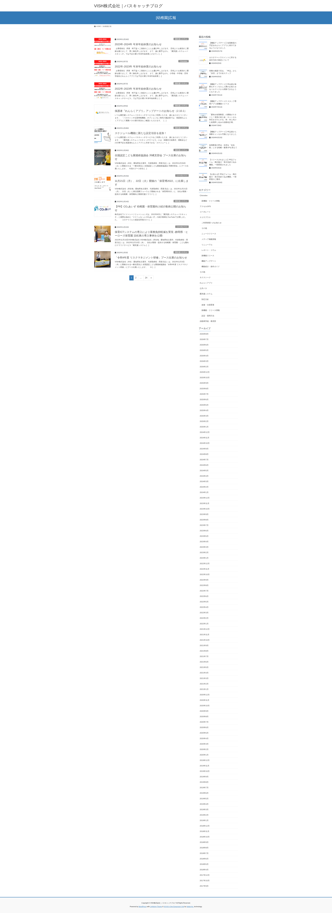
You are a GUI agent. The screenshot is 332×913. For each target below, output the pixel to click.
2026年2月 (204, 367)
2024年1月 (204, 492)
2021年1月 (204, 689)
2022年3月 (204, 613)
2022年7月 (204, 591)
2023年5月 (204, 536)
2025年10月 (205, 377)
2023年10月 (205, 509)
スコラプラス (205, 217)
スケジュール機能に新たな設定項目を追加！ (141, 133)
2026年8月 (204, 334)
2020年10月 (205, 706)
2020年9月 (204, 711)
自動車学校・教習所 (208, 321)
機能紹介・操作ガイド (211, 266)
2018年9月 (204, 842)
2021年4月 (204, 673)
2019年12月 (205, 760)
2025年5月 (204, 405)
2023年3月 (204, 547)
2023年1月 (204, 558)
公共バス (203, 288)
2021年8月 (204, 651)
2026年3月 (204, 361)
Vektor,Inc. (190, 907)
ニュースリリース (209, 234)
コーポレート (182, 175)
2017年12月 (205, 875)
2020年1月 (204, 755)
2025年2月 (204, 421)
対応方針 (205, 299)
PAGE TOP (322, 883)
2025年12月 (205, 372)
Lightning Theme (156, 907)
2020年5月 (204, 733)
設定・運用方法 (208, 316)
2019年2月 (204, 815)
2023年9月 (204, 514)
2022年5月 (204, 602)
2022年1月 (204, 624)
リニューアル (207, 245)
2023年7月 (204, 525)
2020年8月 (204, 716)
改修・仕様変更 (208, 305)
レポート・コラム (209, 250)
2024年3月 (204, 481)
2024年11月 (204, 438)
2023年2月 (204, 552)
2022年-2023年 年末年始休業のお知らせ (138, 66)
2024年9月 (204, 449)
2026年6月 (204, 345)
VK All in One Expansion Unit (174, 907)
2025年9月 (204, 383)
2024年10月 (205, 443)
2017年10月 (205, 880)
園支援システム (181, 39)
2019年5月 (204, 799)
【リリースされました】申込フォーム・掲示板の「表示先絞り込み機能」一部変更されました (222, 162)
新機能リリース (208, 256)
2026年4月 (204, 356)
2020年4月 (204, 738)
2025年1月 (204, 427)
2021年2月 (204, 684)
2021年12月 (205, 629)
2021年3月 (204, 678)
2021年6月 (204, 662)
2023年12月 (205, 498)
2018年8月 (204, 848)
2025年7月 (204, 394)
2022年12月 (205, 563)
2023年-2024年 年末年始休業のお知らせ (138, 44)
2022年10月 (205, 574)
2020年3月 (204, 744)
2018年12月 (205, 826)
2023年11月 (204, 503)
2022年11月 (204, 569)
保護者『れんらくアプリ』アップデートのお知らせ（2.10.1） (151, 110)
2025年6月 (204, 399)
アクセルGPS (205, 206)
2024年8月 (204, 454)
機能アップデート (209, 261)
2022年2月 (204, 618)
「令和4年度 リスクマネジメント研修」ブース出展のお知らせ (151, 257)
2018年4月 (204, 870)
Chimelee (183, 61)
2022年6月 (204, 596)
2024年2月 (204, 487)
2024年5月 (204, 470)
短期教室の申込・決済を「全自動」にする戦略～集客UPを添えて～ (223, 147)
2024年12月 (205, 432)
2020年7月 (204, 722)
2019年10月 (205, 771)
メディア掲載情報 (209, 239)
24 (146, 278)
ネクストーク (205, 277)
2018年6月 (204, 859)
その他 (204, 228)
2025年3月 (204, 416)
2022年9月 (204, 580)
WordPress (142, 907)
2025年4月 (204, 410)
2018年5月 (204, 864)
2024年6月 (204, 465)
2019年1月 (204, 820)
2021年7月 (204, 656)
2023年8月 (204, 520)
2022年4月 (204, 607)
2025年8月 (204, 389)
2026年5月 (204, 350)
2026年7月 (204, 339)
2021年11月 (204, 635)
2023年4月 (204, 542)
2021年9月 (204, 645)
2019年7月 (204, 788)
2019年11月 (204, 766)
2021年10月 (205, 640)
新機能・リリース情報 (211, 201)
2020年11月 (204, 700)
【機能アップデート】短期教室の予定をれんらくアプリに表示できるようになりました (222, 45)
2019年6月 (204, 793)
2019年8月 (204, 782)
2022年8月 (204, 585)
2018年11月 (204, 831)
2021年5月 (204, 667)
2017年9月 (204, 886)
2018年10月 (205, 837)
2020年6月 (204, 727)
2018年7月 (204, 853)
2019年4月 (204, 804)
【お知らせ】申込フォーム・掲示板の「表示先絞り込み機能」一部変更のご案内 (222, 176)
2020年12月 (205, 695)
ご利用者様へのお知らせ (212, 223)
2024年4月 (204, 476)
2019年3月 (204, 809)
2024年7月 (204, 460)
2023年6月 (204, 531)
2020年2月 (204, 749)
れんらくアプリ (206, 283)
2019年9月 (204, 777)
